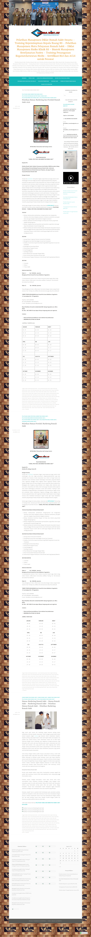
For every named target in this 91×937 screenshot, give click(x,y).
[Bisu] (75, 183)
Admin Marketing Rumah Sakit (31, 388)
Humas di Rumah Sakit (46, 390)
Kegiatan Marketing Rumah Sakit (52, 393)
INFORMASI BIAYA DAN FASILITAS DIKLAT (27, 81)
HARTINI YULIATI (15, 850)
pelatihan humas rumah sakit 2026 (34, 402)
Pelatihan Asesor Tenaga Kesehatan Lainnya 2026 (69, 890)
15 (74, 855)
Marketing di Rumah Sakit (27, 394)
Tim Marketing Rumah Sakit (40, 687)
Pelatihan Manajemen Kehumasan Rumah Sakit (33, 418)
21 (71, 858)
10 (60, 855)
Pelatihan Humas (34, 398)
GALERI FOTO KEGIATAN (46, 84)
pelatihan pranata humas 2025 (48, 404)
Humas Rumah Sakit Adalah (41, 391)
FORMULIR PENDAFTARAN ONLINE (68, 81)
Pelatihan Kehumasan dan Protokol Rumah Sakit (34, 96)
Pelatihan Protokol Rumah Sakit (48, 97)
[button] (70, 178)
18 (63, 858)
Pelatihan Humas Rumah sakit (51, 684)
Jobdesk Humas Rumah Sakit (27, 393)
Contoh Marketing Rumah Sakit (43, 388)
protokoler (30, 178)
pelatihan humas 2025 (52, 398)
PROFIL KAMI (32, 78)
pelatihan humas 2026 (26, 399)
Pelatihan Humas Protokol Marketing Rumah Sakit (35, 416)
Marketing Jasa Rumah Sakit (51, 394)
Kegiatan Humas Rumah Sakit (40, 393)
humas (36, 736)
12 (66, 855)
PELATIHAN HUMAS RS (45, 401)
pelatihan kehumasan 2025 (46, 402)
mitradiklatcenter (16, 108)
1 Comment (24, 690)
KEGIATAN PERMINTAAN (43, 81)
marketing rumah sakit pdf (49, 396)
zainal (13, 854)
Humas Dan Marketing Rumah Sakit (34, 390)
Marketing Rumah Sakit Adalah (38, 396)
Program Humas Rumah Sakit (29, 421)
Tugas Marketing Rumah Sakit (49, 407)
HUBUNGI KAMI (54, 81)
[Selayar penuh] (77, 183)
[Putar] (64, 183)
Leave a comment (25, 409)
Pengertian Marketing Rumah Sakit (42, 685)
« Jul (60, 866)
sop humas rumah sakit (36, 406)
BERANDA (24, 78)
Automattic (59, 921)
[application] (71, 178)
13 (69, 855)
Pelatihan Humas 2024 (43, 398)
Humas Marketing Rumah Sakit (29, 697)
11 (63, 855)
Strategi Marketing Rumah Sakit (47, 406)
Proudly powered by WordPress (37, 921)
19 (66, 858)
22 (74, 858)
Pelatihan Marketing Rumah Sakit (30, 97)
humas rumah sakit (31, 391)
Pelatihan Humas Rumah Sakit (29, 699)
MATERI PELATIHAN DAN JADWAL (62, 78)
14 (71, 855)
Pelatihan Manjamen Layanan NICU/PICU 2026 (68, 883)
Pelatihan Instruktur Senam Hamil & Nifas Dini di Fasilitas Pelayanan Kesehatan (70, 192)
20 (69, 858)
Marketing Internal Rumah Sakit (39, 394)
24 (60, 860)
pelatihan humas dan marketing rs (38, 399)
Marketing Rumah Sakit (26, 396)
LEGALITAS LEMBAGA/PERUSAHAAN (45, 78)
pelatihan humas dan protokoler (33, 401)
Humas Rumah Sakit (42, 697)
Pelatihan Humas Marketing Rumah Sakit (32, 94)
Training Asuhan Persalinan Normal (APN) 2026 (68, 887)
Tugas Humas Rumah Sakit (37, 407)
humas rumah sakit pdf (51, 391)
